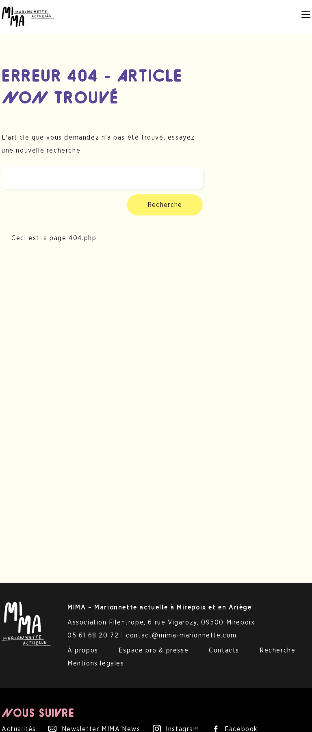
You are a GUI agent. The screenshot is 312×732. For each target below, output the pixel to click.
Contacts (224, 650)
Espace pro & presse (153, 650)
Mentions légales (95, 663)
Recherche (164, 205)
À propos (82, 650)
